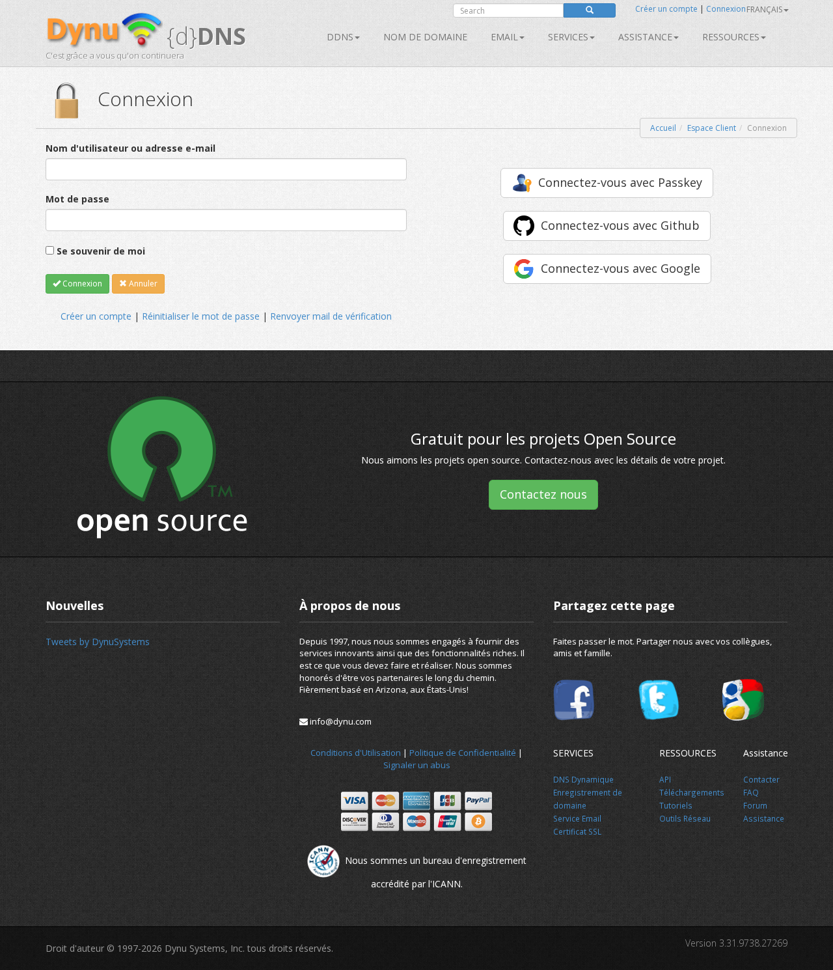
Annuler (142, 283)
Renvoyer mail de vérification (331, 316)
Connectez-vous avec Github (620, 225)
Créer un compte (666, 8)
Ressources (730, 37)
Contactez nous (543, 494)
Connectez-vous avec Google (620, 268)
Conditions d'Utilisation (355, 752)
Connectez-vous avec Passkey (620, 182)
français (764, 9)
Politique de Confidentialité (462, 752)
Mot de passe (77, 199)
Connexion (726, 8)
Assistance (645, 37)
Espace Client (711, 127)
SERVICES (568, 37)
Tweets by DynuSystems (98, 641)
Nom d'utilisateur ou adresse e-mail (130, 148)
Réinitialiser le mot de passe (201, 316)
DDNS (340, 37)
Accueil (663, 127)
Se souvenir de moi (101, 251)
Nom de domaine (425, 37)
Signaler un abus (416, 765)
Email (504, 37)
